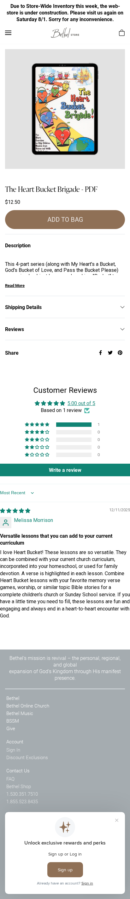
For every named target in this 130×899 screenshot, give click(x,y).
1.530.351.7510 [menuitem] (22, 794)
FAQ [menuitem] (10, 779)
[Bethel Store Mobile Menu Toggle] (8, 32)
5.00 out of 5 (81, 403)
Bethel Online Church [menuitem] (27, 705)
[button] (37, 424)
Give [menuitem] (10, 728)
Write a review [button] (65, 470)
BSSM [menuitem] (12, 721)
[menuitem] (121, 32)
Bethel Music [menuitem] (19, 713)
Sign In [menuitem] (13, 750)
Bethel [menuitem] (12, 698)
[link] (65, 32)
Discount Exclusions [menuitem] (27, 757)
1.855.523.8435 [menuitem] (22, 801)
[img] (15, 511)
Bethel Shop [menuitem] (18, 786)
